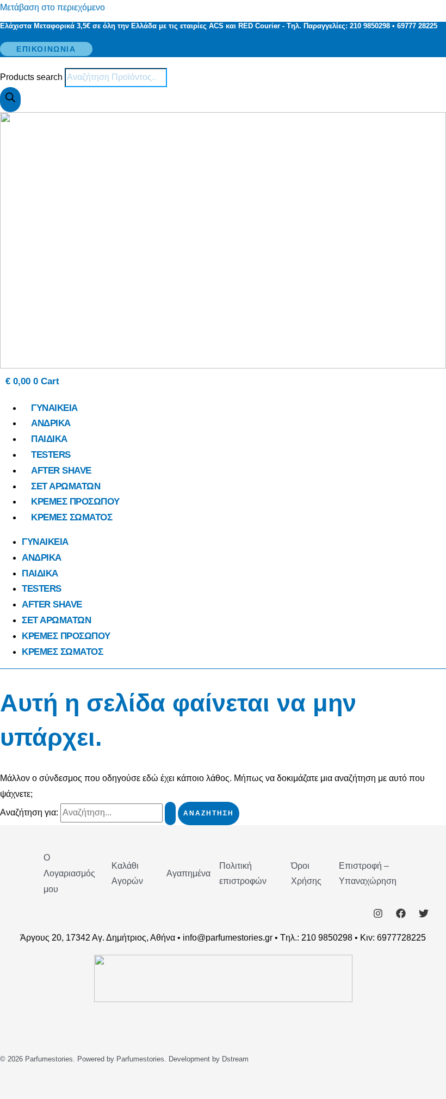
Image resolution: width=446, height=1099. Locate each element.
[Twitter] (424, 915)
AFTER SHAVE (61, 470)
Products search (32, 77)
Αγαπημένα (188, 873)
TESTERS (51, 455)
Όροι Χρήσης (306, 873)
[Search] (10, 99)
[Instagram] (378, 915)
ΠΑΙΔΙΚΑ (49, 439)
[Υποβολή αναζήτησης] (170, 813)
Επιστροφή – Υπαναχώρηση (368, 873)
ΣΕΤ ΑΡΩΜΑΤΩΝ (65, 486)
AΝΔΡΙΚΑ (51, 423)
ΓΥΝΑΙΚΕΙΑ (54, 408)
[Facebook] (401, 915)
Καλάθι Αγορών (127, 873)
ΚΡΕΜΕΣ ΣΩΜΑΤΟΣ (71, 517)
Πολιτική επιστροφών (243, 873)
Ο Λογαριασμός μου (69, 873)
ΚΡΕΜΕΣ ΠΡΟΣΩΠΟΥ (75, 501)
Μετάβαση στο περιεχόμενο (52, 7)
